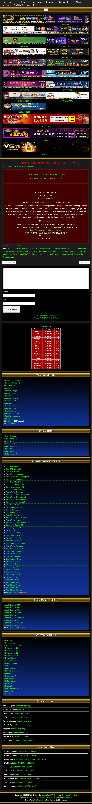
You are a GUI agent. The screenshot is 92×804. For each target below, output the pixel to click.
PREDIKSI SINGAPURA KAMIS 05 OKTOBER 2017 (46, 163)
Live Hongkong (37, 2)
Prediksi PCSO (10, 396)
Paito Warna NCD (12, 577)
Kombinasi (9, 673)
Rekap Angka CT (11, 655)
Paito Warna (9, 640)
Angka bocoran (45, 248)
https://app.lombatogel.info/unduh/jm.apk (46, 230)
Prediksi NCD (10, 418)
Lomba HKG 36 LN (12, 383)
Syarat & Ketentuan (54, 797)
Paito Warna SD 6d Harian (16, 522)
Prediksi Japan (10, 403)
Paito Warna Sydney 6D (15, 520)
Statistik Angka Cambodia (15, 618)
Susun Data (9, 691)
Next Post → (84, 263)
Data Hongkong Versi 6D (15, 487)
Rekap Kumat (10, 658)
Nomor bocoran (9, 251)
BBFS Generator (11, 671)
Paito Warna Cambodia (14, 546)
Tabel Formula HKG (13, 482)
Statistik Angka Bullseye (14, 623)
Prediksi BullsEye (11, 398)
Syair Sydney (10, 441)
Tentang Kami (25, 797)
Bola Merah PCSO (13, 533)
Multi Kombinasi (11, 678)
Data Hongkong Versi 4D (15, 484)
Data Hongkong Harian (14, 489)
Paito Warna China (13, 562)
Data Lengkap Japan (14, 567)
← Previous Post (9, 263)
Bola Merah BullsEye (13, 541)
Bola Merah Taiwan (13, 556)
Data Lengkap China (13, 559)
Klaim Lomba (12, 385)
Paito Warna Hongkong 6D (16, 497)
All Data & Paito (12, 593)
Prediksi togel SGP (20, 254)
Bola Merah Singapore (14, 479)
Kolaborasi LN (10, 681)
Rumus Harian (10, 643)
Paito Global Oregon (13, 585)
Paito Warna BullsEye (14, 538)
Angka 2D (17, 248)
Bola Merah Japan (13, 572)
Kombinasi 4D (10, 676)
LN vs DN (8, 683)
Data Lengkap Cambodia (15, 543)
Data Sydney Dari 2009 (14, 507)
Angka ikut (56, 248)
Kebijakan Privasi (38, 797)
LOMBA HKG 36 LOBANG (26, 751)
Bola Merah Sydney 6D (14, 525)
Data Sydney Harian (13, 512)
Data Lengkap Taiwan (14, 551)
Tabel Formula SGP (13, 466)
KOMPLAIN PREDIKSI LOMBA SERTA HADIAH (31, 759)
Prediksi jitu (46, 251)
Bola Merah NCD (12, 580)
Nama (6, 291)
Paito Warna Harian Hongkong (17, 494)
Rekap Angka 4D (11, 653)
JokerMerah (82, 248)
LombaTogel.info (70, 795)
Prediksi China (10, 411)
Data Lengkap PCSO (14, 528)
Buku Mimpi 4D (11, 454)
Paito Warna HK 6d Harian (16, 500)
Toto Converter (11, 661)
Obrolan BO (11, 423)
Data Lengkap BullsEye (14, 536)
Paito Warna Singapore (14, 474)
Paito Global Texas (13, 587)
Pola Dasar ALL (11, 668)
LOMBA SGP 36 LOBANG (26, 755)
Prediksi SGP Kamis (60, 251)
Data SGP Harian (12, 472)
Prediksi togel (74, 251)
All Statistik (10, 628)
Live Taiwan (77, 2)
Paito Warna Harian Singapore (17, 477)
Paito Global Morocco (14, 590)
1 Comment (30, 166)
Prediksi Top (78, 254)
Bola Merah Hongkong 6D (15, 502)
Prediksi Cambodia (12, 401)
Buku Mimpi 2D (11, 446)
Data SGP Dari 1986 (13, 469)
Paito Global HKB (12, 582)
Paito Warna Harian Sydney (16, 517)
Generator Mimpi (11, 444)
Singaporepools (9, 257)
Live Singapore (23, 2)
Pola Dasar (9, 666)
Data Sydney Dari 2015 (14, 510)
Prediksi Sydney (11, 393)
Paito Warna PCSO (13, 530)
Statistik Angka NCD (12, 625)
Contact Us (67, 797)
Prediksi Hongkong (12, 391)
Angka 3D (25, 248)
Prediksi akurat (22, 251)
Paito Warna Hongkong (14, 492)
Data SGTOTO (18, 5)
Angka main (65, 248)
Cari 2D (8, 694)
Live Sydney (50, 2)
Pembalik (8, 686)
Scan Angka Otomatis (13, 645)
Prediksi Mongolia (12, 413)
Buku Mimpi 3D (11, 451)
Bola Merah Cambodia (14, 548)
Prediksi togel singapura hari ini (61, 254)
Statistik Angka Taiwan (13, 615)
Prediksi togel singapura (38, 254)
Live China (6, 5)
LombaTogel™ (47, 795)
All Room (9, 421)
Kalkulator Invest (11, 689)
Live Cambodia (64, 2)
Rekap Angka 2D (11, 648)
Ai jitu (10, 248)
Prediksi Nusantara (12, 416)
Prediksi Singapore (12, 388)
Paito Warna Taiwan (13, 554)
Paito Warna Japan (13, 569)
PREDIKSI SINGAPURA (14, 166)
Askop (73, 248)
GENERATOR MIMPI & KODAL (46, 318)
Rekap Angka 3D (11, 650)
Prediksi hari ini (35, 251)
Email (5, 299)
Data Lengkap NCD (13, 575)
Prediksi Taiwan (11, 408)
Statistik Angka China (13, 613)
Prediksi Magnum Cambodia (23, 740)
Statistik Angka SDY (12, 610)
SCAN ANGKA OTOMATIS (46, 315)
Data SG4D (30, 5)
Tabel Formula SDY (13, 505)
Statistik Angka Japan (13, 620)
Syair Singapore (11, 436)
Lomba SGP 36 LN (12, 380)
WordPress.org (38, 800)
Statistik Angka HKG (12, 608)
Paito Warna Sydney (13, 515)
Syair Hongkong (11, 438)
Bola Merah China (12, 564)
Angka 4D (34, 248)
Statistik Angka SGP (12, 605)
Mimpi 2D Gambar (12, 449)
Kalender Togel (11, 663)
